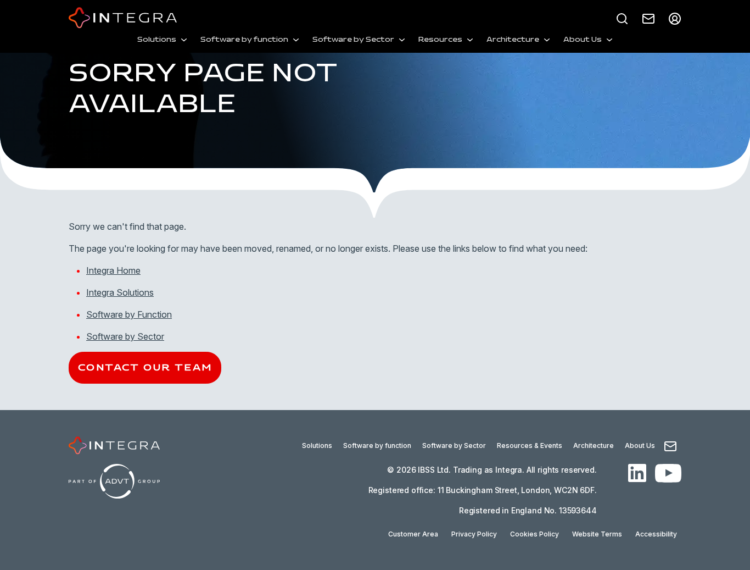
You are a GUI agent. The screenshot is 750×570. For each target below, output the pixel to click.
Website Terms (597, 534)
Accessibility (656, 534)
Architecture (512, 39)
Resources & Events (529, 445)
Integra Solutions (120, 292)
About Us (582, 39)
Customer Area (413, 534)
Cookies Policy (534, 534)
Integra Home (113, 270)
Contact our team (145, 368)
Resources (440, 39)
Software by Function (129, 314)
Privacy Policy (474, 534)
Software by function (244, 39)
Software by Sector (353, 39)
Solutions (156, 39)
